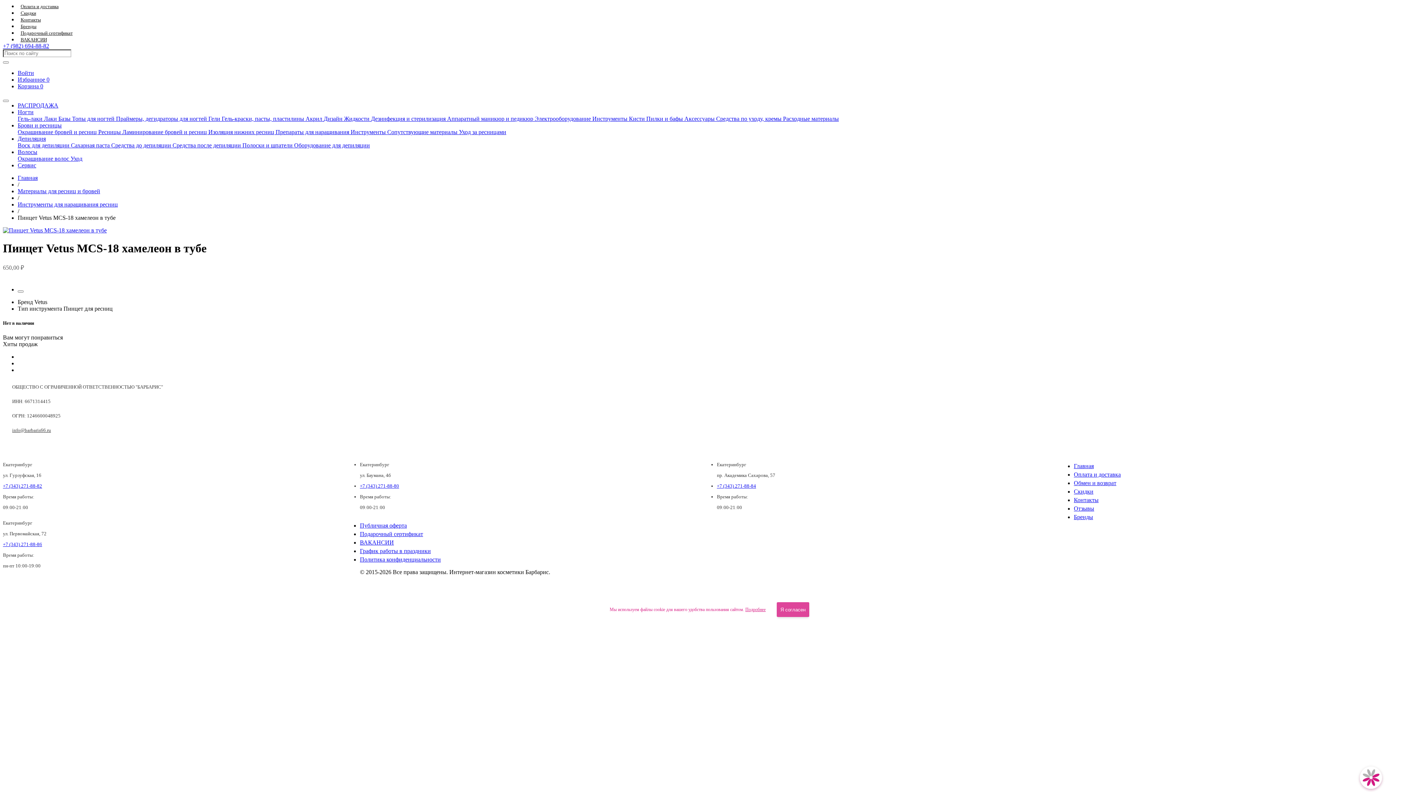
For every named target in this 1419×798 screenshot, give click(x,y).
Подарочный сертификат (47, 33)
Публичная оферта (383, 525)
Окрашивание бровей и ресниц (58, 132)
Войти (26, 73)
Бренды (29, 26)
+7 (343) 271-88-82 (22, 486)
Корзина (30, 86)
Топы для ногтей (94, 119)
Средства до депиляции (142, 145)
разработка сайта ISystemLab (1389, 591)
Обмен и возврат (1095, 483)
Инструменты (610, 119)
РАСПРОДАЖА (38, 105)
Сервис (27, 165)
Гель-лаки (31, 119)
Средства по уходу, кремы (749, 119)
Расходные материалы (811, 119)
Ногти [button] (26, 112)
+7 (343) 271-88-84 (736, 486)
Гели (215, 119)
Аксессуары (700, 119)
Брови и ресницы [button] (40, 125)
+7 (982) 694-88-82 (26, 46)
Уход (76, 159)
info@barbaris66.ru (31, 430)
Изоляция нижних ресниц (242, 132)
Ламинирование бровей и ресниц (165, 132)
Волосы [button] (27, 152)
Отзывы (1084, 508)
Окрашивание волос (44, 159)
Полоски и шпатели (268, 145)
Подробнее (755, 609)
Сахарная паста (91, 145)
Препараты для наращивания (313, 132)
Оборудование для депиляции (332, 145)
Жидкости (357, 119)
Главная (1084, 466)
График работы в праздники (395, 551)
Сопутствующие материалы (423, 132)
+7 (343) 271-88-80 (379, 486)
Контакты (31, 20)
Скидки (28, 13)
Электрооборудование (563, 119)
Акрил (315, 119)
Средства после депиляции (207, 145)
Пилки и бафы (665, 119)
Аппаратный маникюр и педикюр (491, 119)
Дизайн (334, 119)
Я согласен (793, 610)
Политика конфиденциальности (400, 559)
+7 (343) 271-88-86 (22, 544)
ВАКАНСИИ (34, 39)
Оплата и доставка (40, 6)
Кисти (637, 119)
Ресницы (110, 132)
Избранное (34, 79)
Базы (65, 119)
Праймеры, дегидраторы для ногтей (162, 119)
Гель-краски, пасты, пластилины (264, 119)
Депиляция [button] (32, 139)
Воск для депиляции (44, 145)
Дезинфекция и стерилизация (409, 119)
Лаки (51, 119)
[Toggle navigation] (6, 101)
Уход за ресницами (482, 132)
